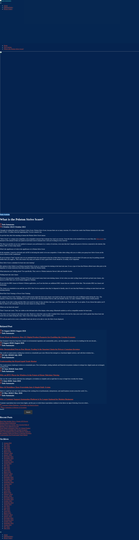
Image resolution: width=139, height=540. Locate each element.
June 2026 (7, 446)
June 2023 (7, 508)
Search (2, 409)
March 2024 (7, 492)
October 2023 (8, 501)
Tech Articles (5, 215)
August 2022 (8, 525)
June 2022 (7, 528)
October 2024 (8, 480)
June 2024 (7, 487)
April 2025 (7, 470)
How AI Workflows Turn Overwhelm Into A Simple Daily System (25, 387)
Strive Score (100, 239)
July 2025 (7, 465)
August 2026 (8, 443)
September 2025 (9, 462)
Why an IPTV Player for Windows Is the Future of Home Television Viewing (29, 375)
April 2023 (7, 511)
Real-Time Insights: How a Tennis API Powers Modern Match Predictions (14, 422)
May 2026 (7, 448)
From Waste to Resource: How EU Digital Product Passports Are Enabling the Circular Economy (37, 337)
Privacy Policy (8, 9)
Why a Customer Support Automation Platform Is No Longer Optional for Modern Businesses (36, 399)
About (6, 6)
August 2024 (8, 484)
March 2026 (7, 451)
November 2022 (9, 520)
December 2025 (8, 457)
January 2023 (8, 516)
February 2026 (8, 453)
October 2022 (8, 521)
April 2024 (7, 491)
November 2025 (9, 458)
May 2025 (7, 468)
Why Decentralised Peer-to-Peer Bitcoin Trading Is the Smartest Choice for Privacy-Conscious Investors (40, 349)
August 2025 (8, 463)
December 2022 (8, 518)
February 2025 (8, 474)
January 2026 (8, 455)
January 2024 (8, 496)
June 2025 (7, 467)
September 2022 (9, 523)
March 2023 (7, 513)
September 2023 (9, 503)
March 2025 (7, 472)
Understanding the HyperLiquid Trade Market (18, 361)
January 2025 (8, 475)
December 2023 (8, 497)
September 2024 (9, 482)
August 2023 (8, 504)
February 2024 (8, 494)
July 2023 (7, 506)
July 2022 (7, 526)
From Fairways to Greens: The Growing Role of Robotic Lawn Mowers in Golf (14, 425)
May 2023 (7, 509)
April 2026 (7, 450)
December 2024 (8, 477)
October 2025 (8, 460)
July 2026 (7, 445)
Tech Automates (8, 225)
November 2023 (9, 499)
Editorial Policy (8, 7)
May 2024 (7, 489)
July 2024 (7, 486)
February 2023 (8, 515)
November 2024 (9, 479)
